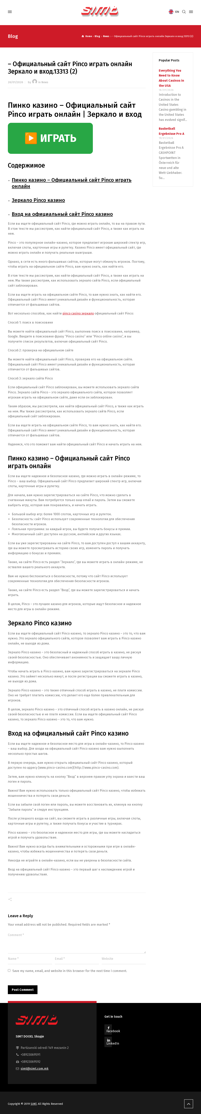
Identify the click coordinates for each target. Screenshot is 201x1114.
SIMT (34, 1104)
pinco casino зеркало (78, 313)
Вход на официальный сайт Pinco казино (62, 214)
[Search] (184, 12)
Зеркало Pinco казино (38, 200)
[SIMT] (100, 12)
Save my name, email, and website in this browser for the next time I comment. (69, 971)
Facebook (113, 1031)
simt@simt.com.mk (34, 1068)
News (44, 82)
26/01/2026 (15, 82)
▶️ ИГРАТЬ (50, 138)
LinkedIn (112, 1043)
